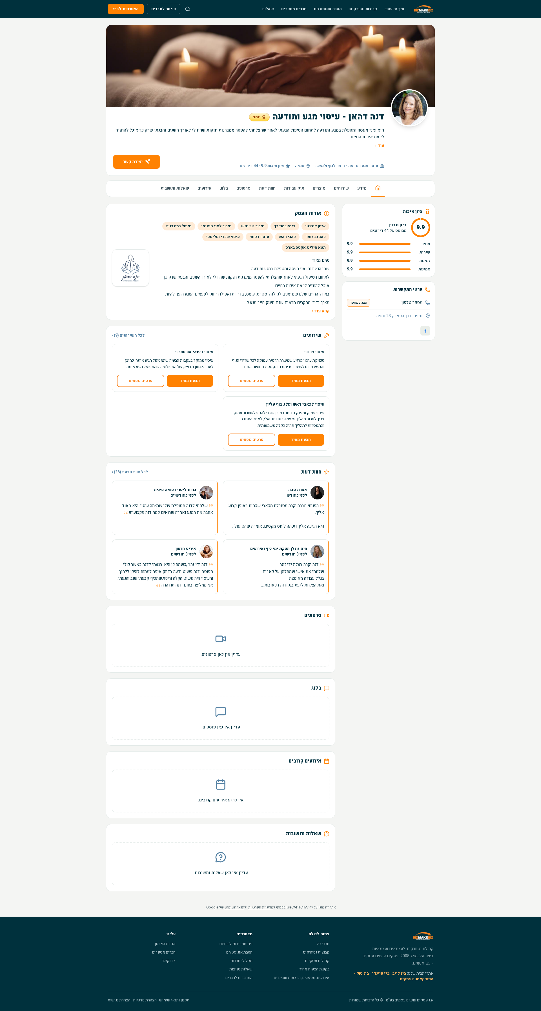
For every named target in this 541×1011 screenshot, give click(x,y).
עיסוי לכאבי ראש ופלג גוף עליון (295, 404)
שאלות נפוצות (240, 969)
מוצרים (319, 188)
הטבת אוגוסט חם (328, 9)
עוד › (379, 146)
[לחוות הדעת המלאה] (276, 508)
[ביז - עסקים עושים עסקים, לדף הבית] (423, 9)
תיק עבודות (294, 188)
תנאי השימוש (234, 907)
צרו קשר (169, 961)
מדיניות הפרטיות (260, 907)
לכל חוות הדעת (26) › (130, 472)
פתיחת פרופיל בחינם (235, 944)
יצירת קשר (133, 162)
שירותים (341, 188)
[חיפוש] (187, 9)
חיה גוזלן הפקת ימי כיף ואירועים (278, 549)
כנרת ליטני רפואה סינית (175, 490)
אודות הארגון (165, 944)
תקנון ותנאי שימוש (174, 1000)
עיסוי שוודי (314, 352)
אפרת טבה (297, 490)
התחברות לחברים (238, 978)
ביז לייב (399, 973)
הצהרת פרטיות (145, 1000)
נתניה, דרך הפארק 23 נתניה (399, 316)
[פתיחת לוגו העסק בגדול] (130, 267)
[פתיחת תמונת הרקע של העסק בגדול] (270, 66)
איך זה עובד (394, 9)
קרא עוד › (320, 311)
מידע (362, 188)
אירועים (205, 188)
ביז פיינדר (381, 973)
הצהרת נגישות (119, 1000)
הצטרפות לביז (126, 9)
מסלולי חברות (241, 961)
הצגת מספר (358, 302)
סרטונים (243, 188)
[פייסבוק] (425, 331)
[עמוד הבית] (378, 189)
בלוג (224, 188)
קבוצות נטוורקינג (363, 9)
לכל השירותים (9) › (128, 335)
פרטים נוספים (251, 381)
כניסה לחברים (163, 9)
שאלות (268, 9)
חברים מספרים (294, 9)
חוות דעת (267, 188)
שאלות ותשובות (175, 188)
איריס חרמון (186, 549)
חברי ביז (322, 944)
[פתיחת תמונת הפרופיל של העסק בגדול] (409, 107)
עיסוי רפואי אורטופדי (194, 352)
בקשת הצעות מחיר (314, 969)
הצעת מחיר (301, 381)
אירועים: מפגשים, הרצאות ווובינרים (301, 978)
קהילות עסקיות (317, 961)
